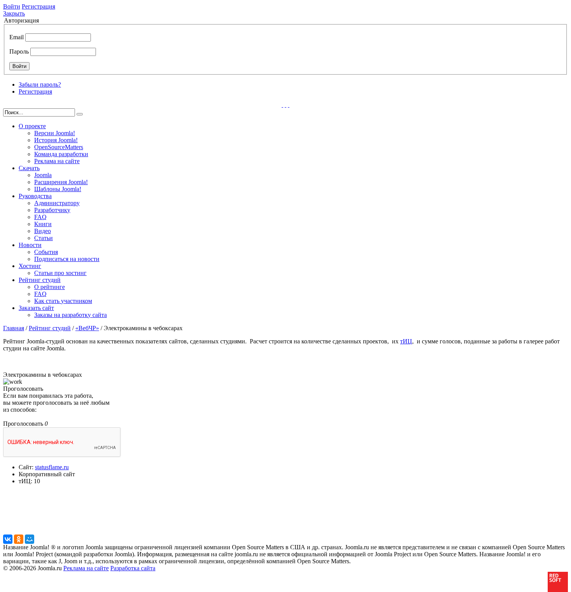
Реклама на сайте (57, 161)
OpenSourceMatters (58, 147)
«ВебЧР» (87, 328)
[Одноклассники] (18, 539)
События (46, 252)
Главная (13, 328)
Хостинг (30, 266)
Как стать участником (63, 301)
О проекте (32, 126)
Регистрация (38, 6)
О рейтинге (49, 287)
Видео (42, 231)
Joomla (43, 175)
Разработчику (52, 210)
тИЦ (406, 341)
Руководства (35, 196)
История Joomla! (56, 140)
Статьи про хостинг (60, 273)
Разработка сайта (132, 568)
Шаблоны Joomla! (57, 189)
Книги (43, 224)
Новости (30, 245)
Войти (11, 6)
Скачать (29, 168)
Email (16, 37)
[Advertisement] (191, 515)
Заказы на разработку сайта (70, 315)
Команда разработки (61, 154)
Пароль (19, 51)
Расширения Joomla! (61, 182)
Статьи (43, 238)
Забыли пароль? (40, 84)
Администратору (57, 203)
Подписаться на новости (66, 259)
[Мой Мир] (29, 539)
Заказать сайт (36, 308)
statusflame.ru (52, 467)
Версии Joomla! (54, 133)
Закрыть (14, 13)
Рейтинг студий (40, 280)
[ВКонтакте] (7, 539)
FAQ (40, 217)
